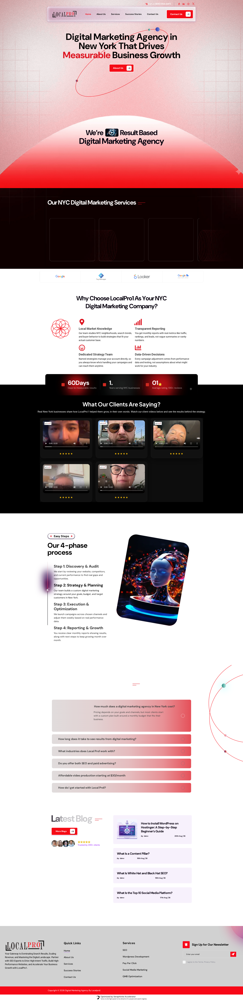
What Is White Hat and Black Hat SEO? (142, 873)
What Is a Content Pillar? (133, 854)
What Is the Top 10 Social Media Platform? (144, 893)
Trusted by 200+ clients (89, 845)
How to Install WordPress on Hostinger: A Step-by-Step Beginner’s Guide (159, 827)
